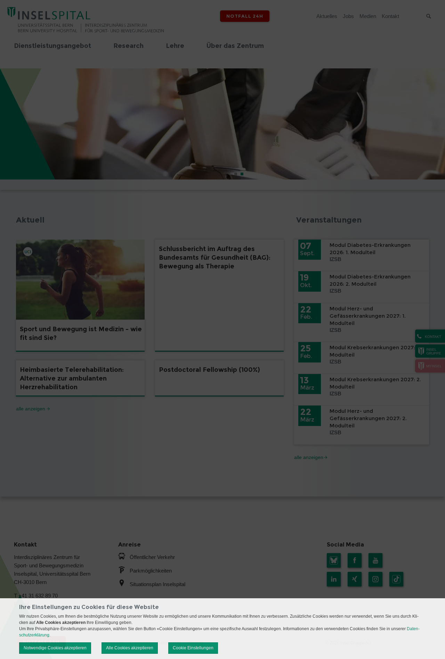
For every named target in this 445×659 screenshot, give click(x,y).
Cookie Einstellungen (193, 647)
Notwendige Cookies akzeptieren (55, 647)
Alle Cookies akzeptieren (129, 647)
